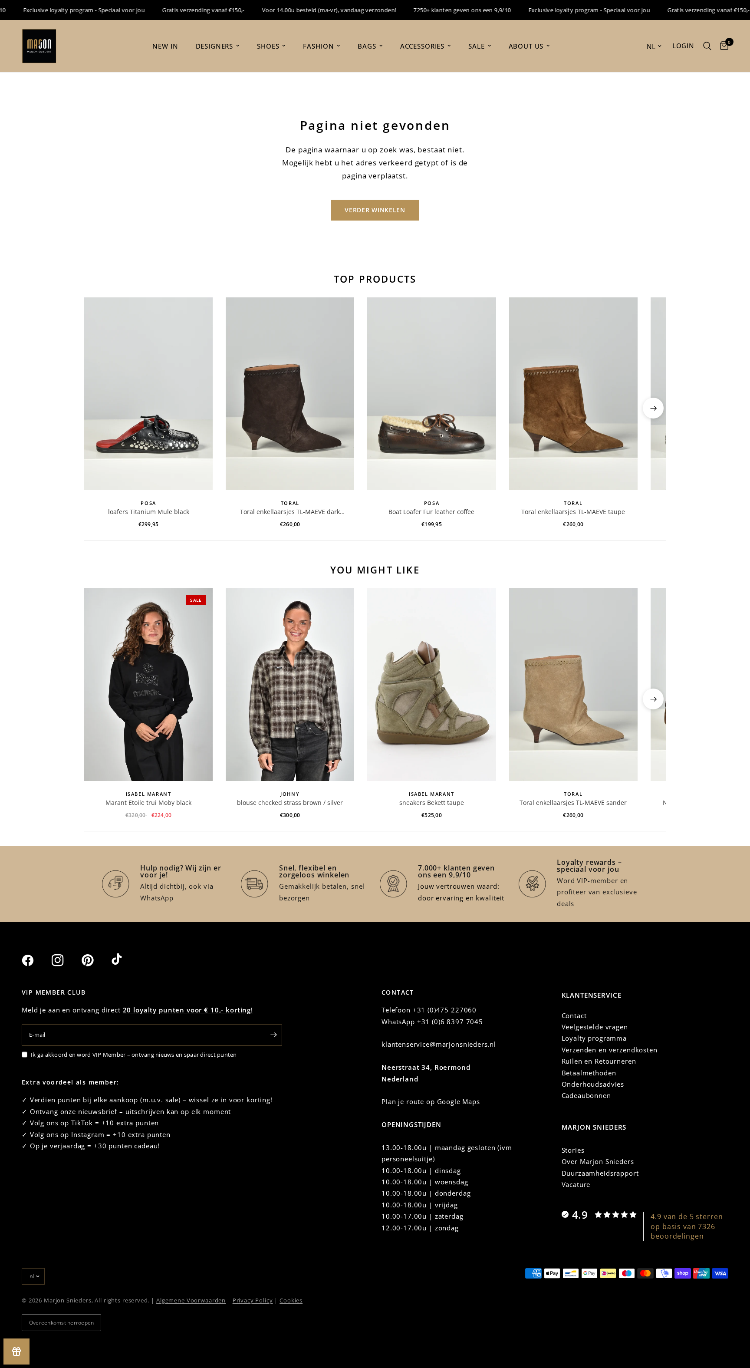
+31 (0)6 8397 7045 (450, 1021)
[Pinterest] (95, 959)
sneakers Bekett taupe (431, 802)
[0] (722, 46)
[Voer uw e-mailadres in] (273, 1035)
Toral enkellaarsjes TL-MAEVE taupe (573, 512)
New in (165, 46)
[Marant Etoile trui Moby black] (148, 684)
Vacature (576, 1184)
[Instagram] (65, 960)
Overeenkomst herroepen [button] (61, 1322)
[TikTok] (125, 959)
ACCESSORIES (422, 46)
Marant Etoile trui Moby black (148, 802)
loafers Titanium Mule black (148, 512)
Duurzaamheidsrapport (600, 1173)
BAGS (367, 46)
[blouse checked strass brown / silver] (290, 684)
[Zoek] (707, 46)
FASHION (318, 46)
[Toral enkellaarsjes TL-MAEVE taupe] (573, 393)
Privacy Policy (253, 1300)
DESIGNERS (215, 46)
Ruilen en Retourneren (599, 1061)
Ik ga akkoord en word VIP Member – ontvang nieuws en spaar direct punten (134, 1054)
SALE (476, 46)
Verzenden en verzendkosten (610, 1049)
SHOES (268, 46)
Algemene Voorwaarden (191, 1300)
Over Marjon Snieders (598, 1161)
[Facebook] (35, 960)
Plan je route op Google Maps (431, 1101)
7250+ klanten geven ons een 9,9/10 (444, 10)
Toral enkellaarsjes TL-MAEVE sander (573, 802)
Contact (574, 1015)
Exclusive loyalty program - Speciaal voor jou (67, 10)
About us (526, 46)
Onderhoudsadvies (593, 1084)
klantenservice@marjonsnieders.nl (439, 1044)
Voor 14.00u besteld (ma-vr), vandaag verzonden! (312, 10)
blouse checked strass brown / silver (290, 802)
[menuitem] (165, 46)
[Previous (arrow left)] (96, 408)
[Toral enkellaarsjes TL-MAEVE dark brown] (290, 393)
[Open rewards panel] (16, 1351)
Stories (573, 1150)
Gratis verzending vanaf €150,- (186, 10)
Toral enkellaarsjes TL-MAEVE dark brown (290, 512)
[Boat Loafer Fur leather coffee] (431, 393)
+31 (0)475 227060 (445, 1009)
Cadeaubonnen (586, 1095)
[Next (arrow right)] (653, 408)
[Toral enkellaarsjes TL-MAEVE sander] (573, 684)
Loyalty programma (594, 1038)
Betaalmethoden (589, 1072)
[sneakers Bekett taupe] (431, 684)
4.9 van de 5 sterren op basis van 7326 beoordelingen (687, 1226)
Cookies (291, 1300)
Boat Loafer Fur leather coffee (431, 512)
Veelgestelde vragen (595, 1026)
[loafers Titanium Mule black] (148, 393)
